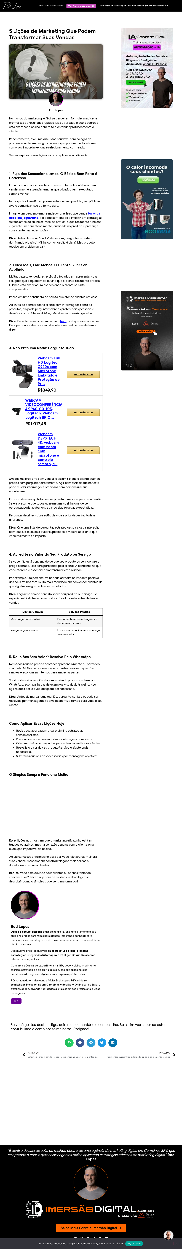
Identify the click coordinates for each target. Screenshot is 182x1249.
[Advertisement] (56, 805)
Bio (16, 1001)
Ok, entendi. (134, 1243)
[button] (69, 1042)
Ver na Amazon (83, 374)
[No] (176, 1243)
